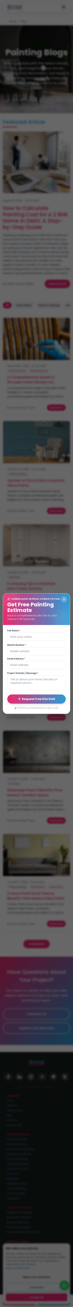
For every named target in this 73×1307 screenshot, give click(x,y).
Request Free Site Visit (38, 699)
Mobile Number (16, 645)
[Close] (64, 599)
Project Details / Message (22, 673)
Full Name (13, 630)
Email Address (16, 658)
